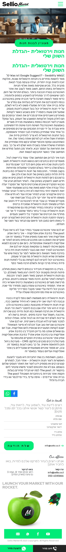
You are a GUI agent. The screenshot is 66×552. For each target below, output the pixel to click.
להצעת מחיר (14, 548)
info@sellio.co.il (52, 445)
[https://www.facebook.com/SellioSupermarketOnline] (14, 393)
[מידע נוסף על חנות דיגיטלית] (48, 533)
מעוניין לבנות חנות (34, 43)
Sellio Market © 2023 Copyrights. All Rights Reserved (33, 540)
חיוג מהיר (47, 548)
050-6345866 (56, 476)
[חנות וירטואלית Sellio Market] (15, 4)
